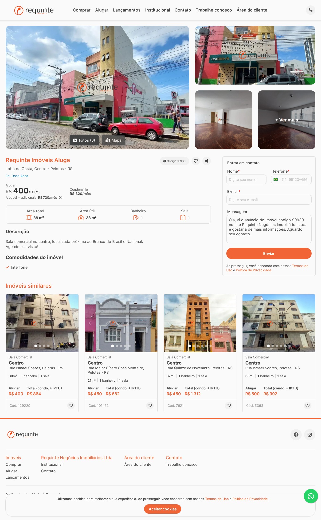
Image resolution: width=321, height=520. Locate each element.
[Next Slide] (73, 323)
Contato (183, 10)
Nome (233, 171)
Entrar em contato (243, 162)
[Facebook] (296, 434)
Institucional (157, 10)
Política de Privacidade (253, 270)
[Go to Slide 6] (210, 346)
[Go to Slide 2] (40, 346)
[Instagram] (309, 434)
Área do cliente (252, 10)
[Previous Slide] (11, 323)
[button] (42, 323)
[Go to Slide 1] (35, 346)
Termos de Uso (217, 499)
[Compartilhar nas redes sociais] (206, 161)
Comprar (81, 10)
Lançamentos (127, 10)
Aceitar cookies (163, 509)
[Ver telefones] (310, 10)
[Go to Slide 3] (44, 346)
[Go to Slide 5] (129, 346)
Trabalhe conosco (214, 10)
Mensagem (237, 211)
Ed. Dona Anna (17, 176)
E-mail (233, 191)
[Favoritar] (196, 161)
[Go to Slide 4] (48, 346)
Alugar (101, 10)
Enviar (268, 253)
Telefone (281, 171)
